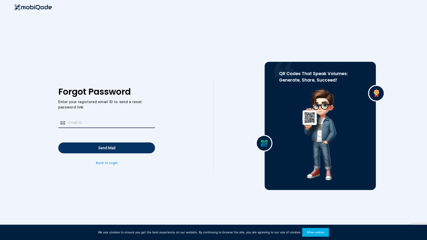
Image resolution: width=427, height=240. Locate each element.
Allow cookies (315, 232)
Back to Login (107, 163)
